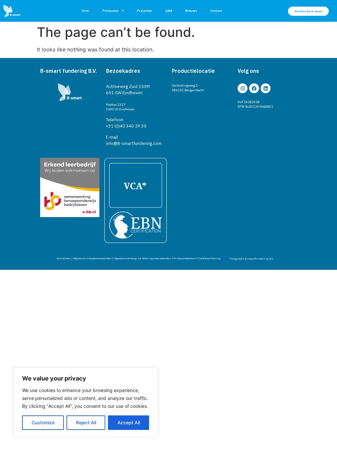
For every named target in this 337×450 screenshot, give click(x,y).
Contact (216, 11)
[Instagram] (242, 88)
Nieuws (191, 11)
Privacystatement (184, 258)
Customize (43, 422)
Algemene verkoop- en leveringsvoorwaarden (142, 258)
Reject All (86, 422)
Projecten (144, 11)
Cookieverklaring (209, 258)
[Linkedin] (266, 88)
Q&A (168, 11)
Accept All (128, 422)
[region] (85, 402)
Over (85, 11)
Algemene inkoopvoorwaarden (92, 258)
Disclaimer (64, 258)
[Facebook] (254, 88)
